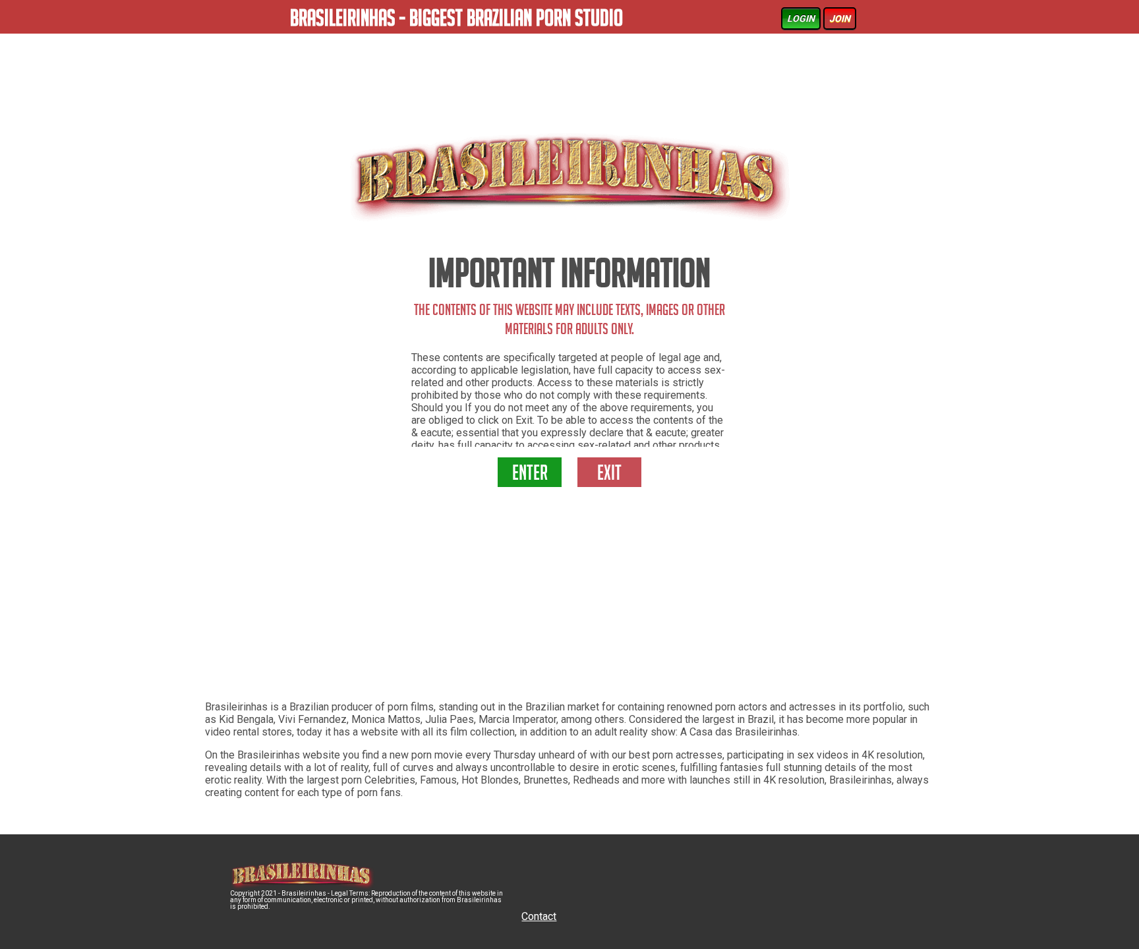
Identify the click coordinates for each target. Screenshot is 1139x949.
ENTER (530, 475)
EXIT (609, 475)
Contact (538, 916)
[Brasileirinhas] (569, 177)
